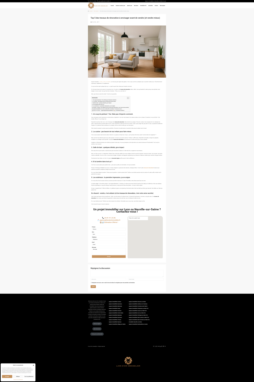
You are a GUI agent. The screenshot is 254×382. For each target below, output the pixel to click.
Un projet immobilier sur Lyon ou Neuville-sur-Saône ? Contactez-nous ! (107, 108)
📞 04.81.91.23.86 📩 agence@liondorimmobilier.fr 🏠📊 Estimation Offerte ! (108, 110)
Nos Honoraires (97, 328)
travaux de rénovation (148, 167)
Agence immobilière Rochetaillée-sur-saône (138, 324)
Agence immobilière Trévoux (115, 319)
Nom (93, 232)
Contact (156, 5)
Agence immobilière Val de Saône (116, 312)
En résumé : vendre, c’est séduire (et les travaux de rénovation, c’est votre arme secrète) (110, 107)
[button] (33, 365)
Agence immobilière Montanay (115, 306)
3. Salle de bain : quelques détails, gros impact (101, 102)
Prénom (93, 227)
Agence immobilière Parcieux (115, 310)
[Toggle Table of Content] (127, 98)
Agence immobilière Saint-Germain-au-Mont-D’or (139, 319)
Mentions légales (97, 323)
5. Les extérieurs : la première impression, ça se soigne (103, 105)
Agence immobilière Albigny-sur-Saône (117, 324)
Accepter (7, 376)
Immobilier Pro (143, 5)
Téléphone (94, 237)
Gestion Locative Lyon (120, 5)
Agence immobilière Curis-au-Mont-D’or (137, 312)
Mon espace (162, 5)
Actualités (150, 5)
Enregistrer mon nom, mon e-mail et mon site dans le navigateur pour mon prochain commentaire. (113, 282)
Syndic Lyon (129, 5)
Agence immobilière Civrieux (115, 301)
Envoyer (109, 256)
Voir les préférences (28, 376)
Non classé (96, 11)
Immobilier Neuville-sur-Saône (135, 321)
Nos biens (136, 5)
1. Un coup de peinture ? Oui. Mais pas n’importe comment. (104, 99)
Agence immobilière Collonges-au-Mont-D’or (138, 315)
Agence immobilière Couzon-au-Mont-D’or (138, 310)
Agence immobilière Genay (114, 308)
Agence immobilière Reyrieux (115, 321)
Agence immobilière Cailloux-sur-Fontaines (138, 303)
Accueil (112, 5)
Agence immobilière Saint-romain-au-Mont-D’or (139, 317)
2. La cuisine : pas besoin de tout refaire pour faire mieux (104, 101)
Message (94, 247)
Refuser (18, 376)
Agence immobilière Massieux (115, 315)
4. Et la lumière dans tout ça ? (98, 104)
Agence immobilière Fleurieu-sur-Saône (137, 301)
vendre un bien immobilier (104, 81)
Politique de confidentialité (18, 379)
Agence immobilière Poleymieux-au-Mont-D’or (138, 308)
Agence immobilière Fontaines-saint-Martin (138, 306)
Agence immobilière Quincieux (115, 303)
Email (93, 242)
